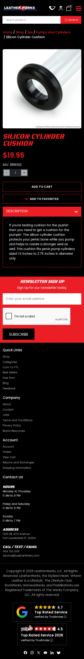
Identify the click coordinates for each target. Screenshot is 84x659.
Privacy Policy (12, 425)
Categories (10, 362)
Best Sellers (10, 372)
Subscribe (18, 334)
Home (7, 32)
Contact (8, 410)
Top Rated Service (50, 612)
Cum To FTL (10, 367)
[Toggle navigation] (78, 8)
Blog (6, 383)
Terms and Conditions (17, 420)
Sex (30, 32)
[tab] (42, 211)
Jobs (6, 415)
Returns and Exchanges (18, 462)
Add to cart (42, 187)
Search (73, 20)
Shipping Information (17, 468)
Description (17, 211)
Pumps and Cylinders (53, 32)
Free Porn (9, 378)
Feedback (9, 388)
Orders (7, 452)
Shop (20, 32)
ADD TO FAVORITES (44, 199)
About (7, 404)
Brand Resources (14, 431)
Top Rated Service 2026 (42, 635)
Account (8, 447)
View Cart (9, 457)
